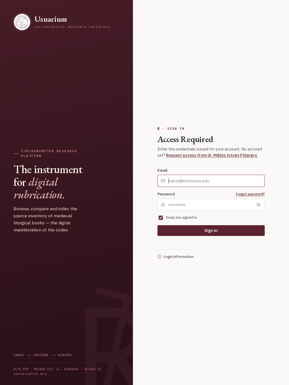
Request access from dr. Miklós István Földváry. (212, 155)
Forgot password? (250, 194)
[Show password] (258, 205)
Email (162, 170)
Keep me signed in (181, 217)
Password (166, 194)
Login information (179, 256)
